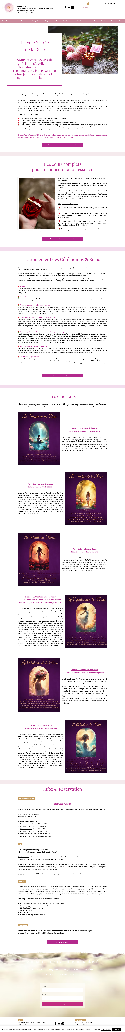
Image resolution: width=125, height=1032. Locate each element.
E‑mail (44, 995)
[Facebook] (65, 7)
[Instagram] (72, 7)
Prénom (45, 986)
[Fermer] (123, 1029)
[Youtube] (68, 7)
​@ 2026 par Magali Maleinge (83, 1022)
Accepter (116, 1029)
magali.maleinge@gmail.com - (27, 1022)
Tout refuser (106, 1029)
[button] (88, 3)
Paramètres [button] (96, 1029)
